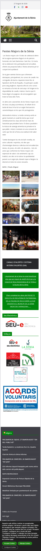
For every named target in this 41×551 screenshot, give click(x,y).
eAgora (9, 433)
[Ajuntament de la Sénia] (5, 40)
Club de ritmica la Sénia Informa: (14, 454)
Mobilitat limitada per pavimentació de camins (19, 491)
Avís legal (5, 516)
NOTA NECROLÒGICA (10, 474)
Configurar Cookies (10, 547)
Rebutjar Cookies (25, 543)
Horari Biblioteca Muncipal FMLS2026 (16, 486)
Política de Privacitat (9, 512)
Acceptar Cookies (9, 543)
